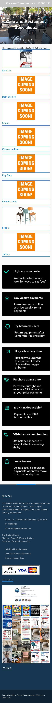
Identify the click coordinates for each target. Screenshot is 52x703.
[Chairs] (26, 111)
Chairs (5, 122)
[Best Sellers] (26, 84)
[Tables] (26, 242)
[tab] (20, 40)
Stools (5, 227)
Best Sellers (9, 96)
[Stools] (26, 215)
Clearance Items (11, 149)
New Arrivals (9, 201)
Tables (6, 253)
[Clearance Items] (26, 137)
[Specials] (26, 58)
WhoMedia (6, 698)
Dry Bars (7, 175)
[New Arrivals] (26, 189)
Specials (6, 70)
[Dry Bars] (26, 163)
